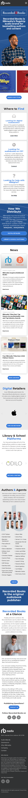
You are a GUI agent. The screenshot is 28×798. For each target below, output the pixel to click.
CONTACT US (14, 707)
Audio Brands (5, 740)
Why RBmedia (6, 745)
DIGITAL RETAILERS (14, 233)
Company (4, 748)
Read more (6, 289)
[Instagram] (19, 717)
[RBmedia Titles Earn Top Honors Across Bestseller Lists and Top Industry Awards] (14, 302)
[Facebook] (14, 717)
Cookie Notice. (5, 792)
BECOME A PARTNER (14, 475)
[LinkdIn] (9, 717)
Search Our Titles (14, 97)
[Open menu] (26, 3)
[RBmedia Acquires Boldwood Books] (14, 261)
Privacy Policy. (23, 790)
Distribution (5, 742)
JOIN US (14, 582)
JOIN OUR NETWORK (14, 425)
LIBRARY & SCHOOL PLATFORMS (14, 239)
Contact (3, 750)
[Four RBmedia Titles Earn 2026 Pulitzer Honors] (14, 344)
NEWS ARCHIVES (14, 377)
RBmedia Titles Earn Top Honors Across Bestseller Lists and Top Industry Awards (13, 316)
